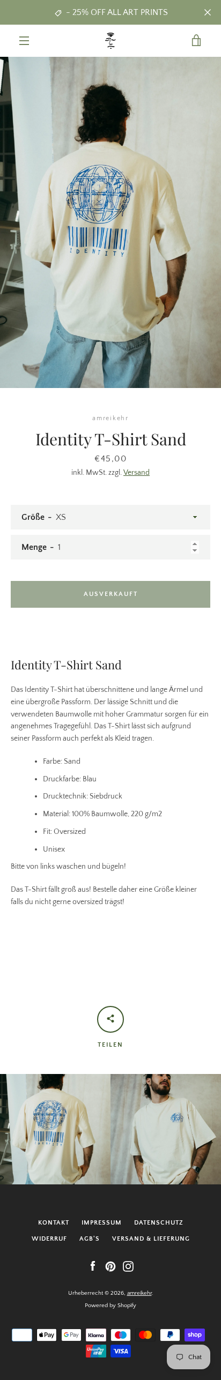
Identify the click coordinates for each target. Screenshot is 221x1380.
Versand (136, 472)
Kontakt (53, 1222)
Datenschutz (158, 1222)
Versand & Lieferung (151, 1238)
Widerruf (49, 1238)
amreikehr (139, 1293)
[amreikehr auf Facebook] (92, 1266)
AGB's (89, 1238)
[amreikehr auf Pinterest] (110, 1266)
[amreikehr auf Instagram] (128, 1266)
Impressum (102, 1222)
